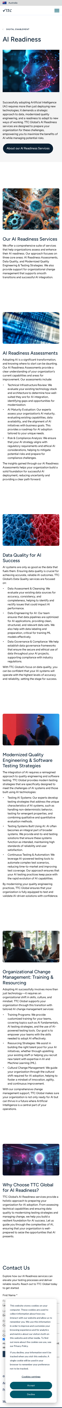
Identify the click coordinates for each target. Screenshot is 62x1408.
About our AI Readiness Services (28, 148)
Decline (31, 1394)
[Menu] (56, 10)
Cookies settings (31, 1376)
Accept (31, 1385)
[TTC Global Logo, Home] (7, 10)
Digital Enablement (17, 29)
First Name (10, 1295)
